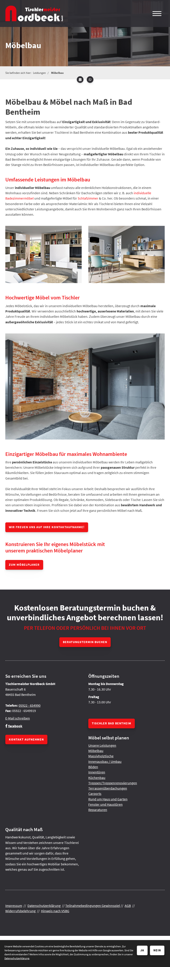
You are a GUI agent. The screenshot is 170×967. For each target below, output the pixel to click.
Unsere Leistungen (102, 745)
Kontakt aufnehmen (26, 739)
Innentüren (96, 772)
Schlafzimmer (88, 198)
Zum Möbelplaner (24, 565)
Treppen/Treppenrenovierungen (112, 783)
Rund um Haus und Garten (108, 799)
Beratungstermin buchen (85, 642)
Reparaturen (97, 809)
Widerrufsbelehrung (20, 911)
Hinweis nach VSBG (55, 911)
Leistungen (39, 73)
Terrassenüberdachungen (107, 788)
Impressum (13, 905)
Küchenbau (96, 777)
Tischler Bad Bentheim (111, 723)
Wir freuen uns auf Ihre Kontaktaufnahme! (47, 527)
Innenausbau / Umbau (105, 761)
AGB (128, 905)
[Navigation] (157, 13)
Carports (94, 793)
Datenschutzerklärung (44, 905)
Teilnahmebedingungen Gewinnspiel (92, 905)
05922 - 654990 (30, 705)
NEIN (157, 950)
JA (142, 950)
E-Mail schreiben (17, 718)
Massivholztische (101, 756)
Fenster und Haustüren (105, 804)
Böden (93, 767)
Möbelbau (57, 73)
